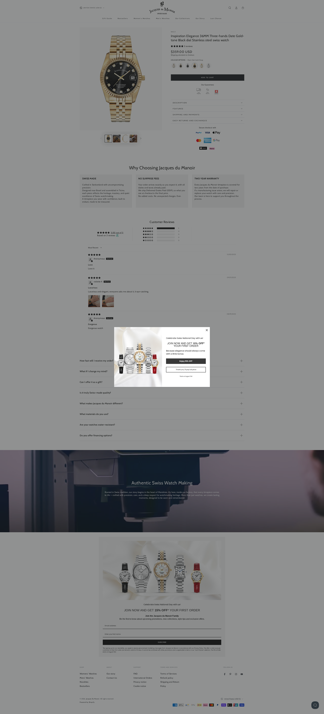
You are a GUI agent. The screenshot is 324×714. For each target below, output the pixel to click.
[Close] (207, 330)
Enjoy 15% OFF (185, 361)
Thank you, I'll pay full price (186, 369)
